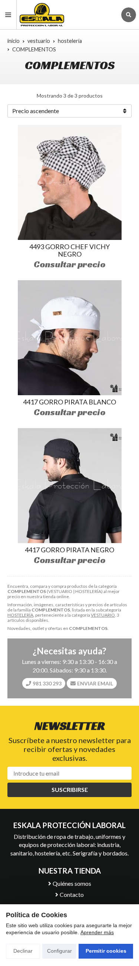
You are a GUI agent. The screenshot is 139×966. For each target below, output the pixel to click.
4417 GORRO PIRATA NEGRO (69, 550)
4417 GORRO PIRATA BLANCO (69, 402)
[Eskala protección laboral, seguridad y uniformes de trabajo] (67, 14)
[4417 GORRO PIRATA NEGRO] (70, 485)
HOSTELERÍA (20, 615)
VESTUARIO (103, 615)
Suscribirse (70, 789)
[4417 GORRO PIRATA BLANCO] (70, 337)
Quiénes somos (72, 883)
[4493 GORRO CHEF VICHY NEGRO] (70, 182)
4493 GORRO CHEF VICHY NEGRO (69, 250)
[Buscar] (128, 14)
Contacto (72, 894)
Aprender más (97, 932)
